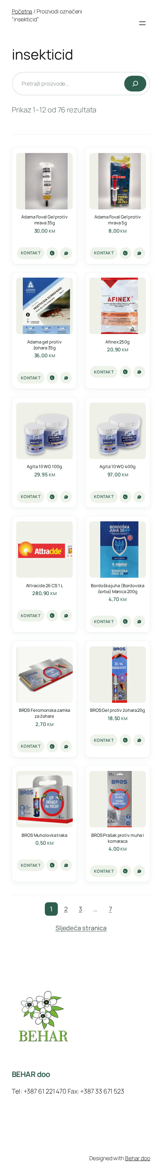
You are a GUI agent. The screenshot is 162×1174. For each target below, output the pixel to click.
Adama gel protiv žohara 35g (44, 345)
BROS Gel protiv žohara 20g (117, 710)
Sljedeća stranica (81, 928)
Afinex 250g (117, 342)
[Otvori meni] (142, 23)
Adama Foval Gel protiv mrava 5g (117, 220)
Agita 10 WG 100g (44, 466)
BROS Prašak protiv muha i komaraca (117, 838)
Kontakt (30, 253)
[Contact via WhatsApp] (66, 253)
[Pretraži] (135, 83)
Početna (22, 11)
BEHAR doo (31, 1074)
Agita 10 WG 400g (117, 466)
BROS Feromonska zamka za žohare (44, 713)
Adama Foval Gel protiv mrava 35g (44, 220)
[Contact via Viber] (52, 253)
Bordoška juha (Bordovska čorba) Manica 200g (117, 588)
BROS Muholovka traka (44, 835)
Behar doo (137, 1158)
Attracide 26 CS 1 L (44, 585)
